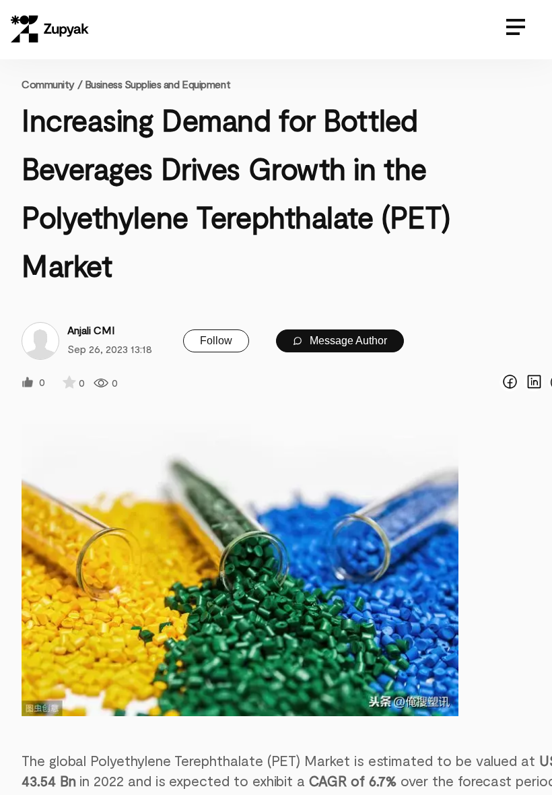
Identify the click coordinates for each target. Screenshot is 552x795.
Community (52, 83)
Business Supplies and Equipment (157, 83)
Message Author (347, 340)
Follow (216, 340)
